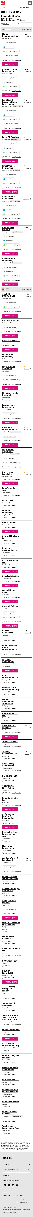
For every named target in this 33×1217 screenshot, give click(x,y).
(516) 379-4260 (6, 1062)
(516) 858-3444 (6, 505)
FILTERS (6, 24)
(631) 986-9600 (6, 883)
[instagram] (9, 1185)
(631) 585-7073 (6, 1096)
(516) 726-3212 (6, 895)
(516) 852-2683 (6, 400)
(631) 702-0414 (6, 157)
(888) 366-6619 (6, 914)
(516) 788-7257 (6, 249)
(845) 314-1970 (6, 978)
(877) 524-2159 (6, 732)
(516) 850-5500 (6, 128)
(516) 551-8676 (6, 418)
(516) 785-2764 (6, 555)
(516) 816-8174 (6, 311)
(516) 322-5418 (6, 479)
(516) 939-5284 (6, 1133)
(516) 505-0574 (6, 91)
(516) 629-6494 (6, 567)
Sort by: (19, 24)
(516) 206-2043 (6, 1034)
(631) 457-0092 (6, 527)
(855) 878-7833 (6, 746)
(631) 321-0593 (6, 60)
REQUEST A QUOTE (10, 64)
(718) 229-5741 (6, 467)
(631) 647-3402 (6, 345)
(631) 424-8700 (6, 931)
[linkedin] (13, 1185)
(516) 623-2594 (6, 805)
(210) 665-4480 (6, 1050)
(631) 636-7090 (6, 853)
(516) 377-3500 (6, 871)
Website (18, 60)
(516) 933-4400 (6, 682)
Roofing (4, 7)
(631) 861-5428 (6, 998)
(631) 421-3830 (6, 666)
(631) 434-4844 (6, 956)
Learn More (25, 29)
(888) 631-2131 (6, 218)
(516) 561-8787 (6, 517)
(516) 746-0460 (6, 597)
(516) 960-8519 (6, 841)
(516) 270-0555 (6, 694)
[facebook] (5, 1185)
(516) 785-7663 (6, 331)
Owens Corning (3, 3)
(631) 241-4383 (6, 1121)
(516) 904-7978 (6, 1074)
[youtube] (17, 1185)
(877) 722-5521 (6, 622)
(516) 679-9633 (6, 943)
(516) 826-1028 (6, 758)
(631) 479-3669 (6, 188)
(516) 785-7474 (6, 793)
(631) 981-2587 (6, 581)
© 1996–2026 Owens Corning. (9, 1207)
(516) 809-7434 (6, 1106)
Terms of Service (21, 1149)
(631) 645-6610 (6, 781)
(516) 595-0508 (6, 720)
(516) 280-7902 (6, 654)
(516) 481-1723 (6, 361)
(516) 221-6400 (6, 1024)
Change (23, 20)
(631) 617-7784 (6, 823)
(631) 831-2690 (6, 1084)
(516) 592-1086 (6, 640)
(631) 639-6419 (6, 708)
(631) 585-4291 (6, 770)
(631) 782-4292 (6, 1010)
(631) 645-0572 (6, 966)
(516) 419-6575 (6, 543)
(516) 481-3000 (6, 280)
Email (13, 60)
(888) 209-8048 (6, 384)
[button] (30, 36)
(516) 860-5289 (6, 440)
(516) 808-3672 (6, 495)
